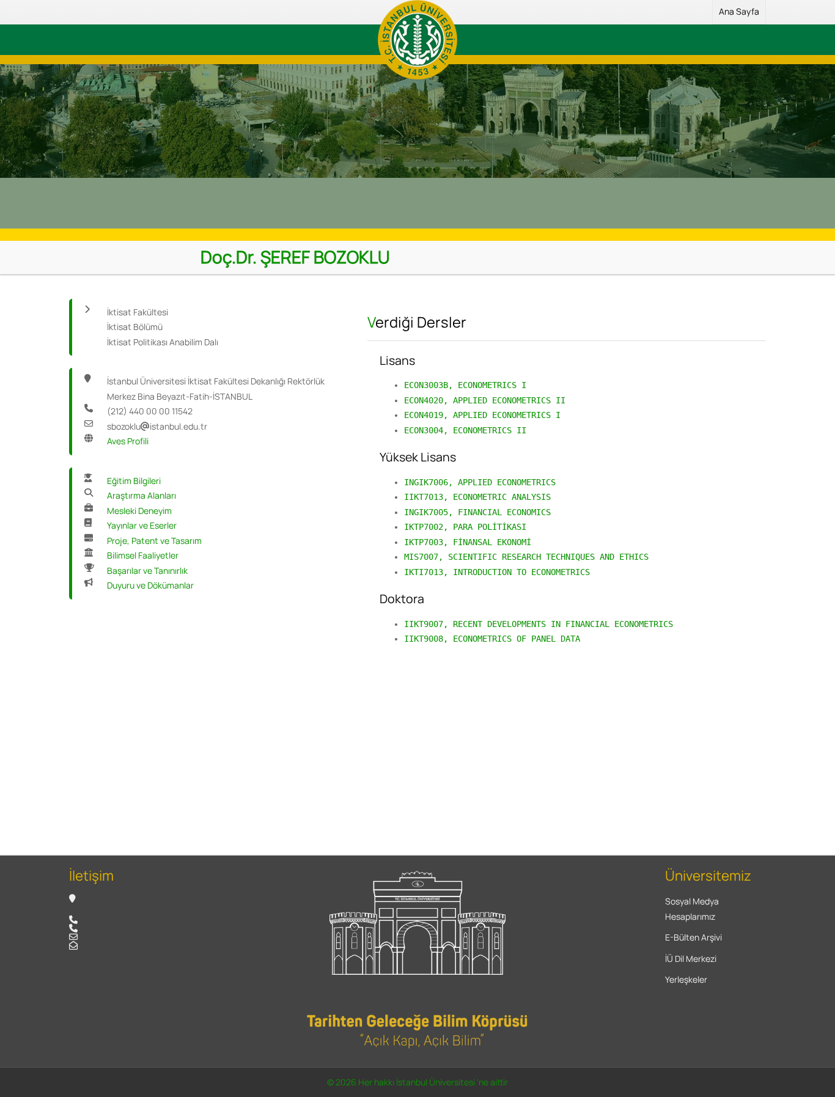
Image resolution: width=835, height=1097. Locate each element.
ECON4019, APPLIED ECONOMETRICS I (482, 415)
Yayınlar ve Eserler (142, 525)
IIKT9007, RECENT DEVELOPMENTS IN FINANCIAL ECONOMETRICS (538, 624)
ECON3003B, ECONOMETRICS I (465, 385)
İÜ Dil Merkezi (690, 958)
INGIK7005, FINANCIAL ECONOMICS (477, 512)
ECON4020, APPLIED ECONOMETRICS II (484, 400)
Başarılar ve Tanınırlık (147, 570)
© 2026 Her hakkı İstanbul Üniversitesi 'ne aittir (417, 1082)
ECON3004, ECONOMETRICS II (465, 430)
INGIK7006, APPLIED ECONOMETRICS (480, 482)
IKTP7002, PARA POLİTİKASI (465, 527)
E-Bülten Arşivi (693, 937)
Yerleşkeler (686, 979)
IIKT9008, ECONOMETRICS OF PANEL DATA (492, 639)
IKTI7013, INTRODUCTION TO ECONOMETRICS (497, 572)
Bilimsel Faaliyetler (142, 555)
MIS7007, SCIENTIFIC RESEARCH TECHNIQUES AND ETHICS (526, 557)
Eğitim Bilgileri (134, 480)
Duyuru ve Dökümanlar (150, 585)
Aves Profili (128, 441)
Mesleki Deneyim (139, 510)
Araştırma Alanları (141, 495)
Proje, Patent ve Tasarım (154, 540)
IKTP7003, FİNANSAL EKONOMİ (467, 542)
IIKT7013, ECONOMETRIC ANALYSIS (477, 497)
